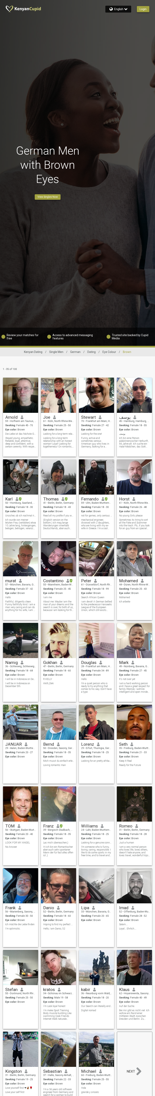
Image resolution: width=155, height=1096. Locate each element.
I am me (47, 597)
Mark (124, 662)
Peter (86, 580)
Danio (48, 907)
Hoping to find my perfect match (58, 924)
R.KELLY (47, 679)
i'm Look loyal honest (54, 1006)
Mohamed (128, 580)
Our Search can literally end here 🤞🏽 (96, 1006)
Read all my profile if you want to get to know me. (58, 515)
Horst (124, 499)
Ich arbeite (124, 601)
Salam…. (123, 924)
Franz (48, 826)
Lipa (85, 907)
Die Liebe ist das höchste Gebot (20, 433)
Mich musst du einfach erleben (58, 760)
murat (10, 580)
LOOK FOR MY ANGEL (17, 842)
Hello (84, 679)
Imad (124, 907)
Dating (91, 352)
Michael (88, 1071)
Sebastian (52, 1071)
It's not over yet (127, 679)
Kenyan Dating (33, 352)
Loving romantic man (54, 765)
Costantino (53, 580)
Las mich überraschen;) (55, 842)
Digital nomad (88, 1010)
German (75, 352)
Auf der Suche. (127, 1006)
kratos (49, 989)
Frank (10, 907)
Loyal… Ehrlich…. (127, 928)
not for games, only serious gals (96, 515)
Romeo (125, 826)
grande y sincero (90, 1092)
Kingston (13, 1071)
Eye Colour (109, 352)
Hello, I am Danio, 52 (54, 928)
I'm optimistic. (13, 928)
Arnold (11, 417)
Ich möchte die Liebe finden (20, 924)
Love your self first (14, 1092)
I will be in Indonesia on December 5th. (20, 679)
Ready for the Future (130, 765)
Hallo (8, 597)
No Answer (11, 846)
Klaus (124, 989)
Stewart (88, 417)
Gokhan (50, 662)
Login (143, 9)
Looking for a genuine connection (96, 842)
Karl (9, 499)
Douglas (88, 662)
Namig (11, 662)
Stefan (11, 989)
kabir (85, 989)
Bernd (48, 744)
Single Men (56, 352)
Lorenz (87, 744)
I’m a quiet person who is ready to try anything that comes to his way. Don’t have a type (96, 687)
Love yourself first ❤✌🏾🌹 (18, 1087)
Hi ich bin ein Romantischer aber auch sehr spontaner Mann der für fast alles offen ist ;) (58, 851)
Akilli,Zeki (48, 683)
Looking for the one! (91, 433)
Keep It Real (125, 760)
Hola (83, 1087)
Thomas (51, 499)
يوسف (125, 417)
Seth (123, 744)
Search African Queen (92, 597)
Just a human (126, 842)
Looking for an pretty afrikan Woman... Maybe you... (96, 760)
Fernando (90, 499)
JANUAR (13, 744)
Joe (46, 417)
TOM (10, 826)
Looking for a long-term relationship (58, 433)
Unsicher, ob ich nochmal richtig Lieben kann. (20, 515)
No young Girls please (130, 515)
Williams (89, 826)
